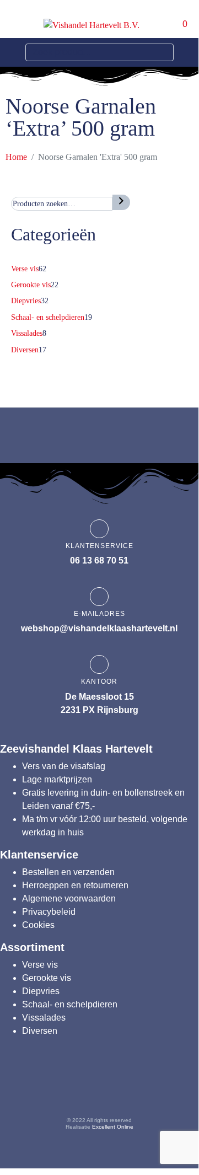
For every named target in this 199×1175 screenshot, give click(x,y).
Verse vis (40, 964)
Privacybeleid (49, 911)
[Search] (163, 52)
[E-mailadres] (99, 596)
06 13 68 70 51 (99, 560)
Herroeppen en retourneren (75, 885)
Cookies (38, 925)
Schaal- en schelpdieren (69, 1004)
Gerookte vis (46, 978)
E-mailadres (99, 614)
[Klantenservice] (99, 528)
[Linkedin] (121, 1088)
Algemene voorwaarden (69, 898)
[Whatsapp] (163, 1088)
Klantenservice (99, 546)
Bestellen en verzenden (68, 872)
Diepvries (41, 991)
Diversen (39, 1030)
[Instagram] (78, 1088)
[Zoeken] (121, 202)
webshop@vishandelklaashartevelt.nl (99, 628)
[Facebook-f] (36, 1088)
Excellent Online (112, 1127)
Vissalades (44, 1017)
